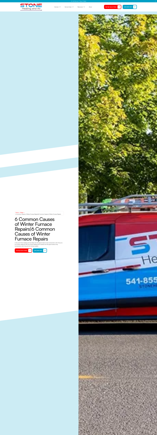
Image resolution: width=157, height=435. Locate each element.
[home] (31, 7)
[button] (155, 1)
